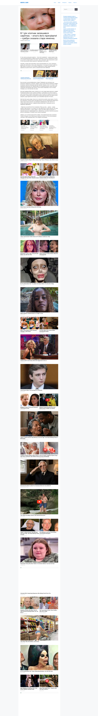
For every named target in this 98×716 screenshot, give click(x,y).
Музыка (70, 2)
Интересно (64, 2)
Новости (75, 2)
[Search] (76, 9)
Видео (59, 2)
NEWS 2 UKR (24, 2)
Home (55, 2)
